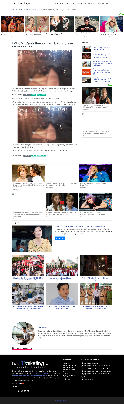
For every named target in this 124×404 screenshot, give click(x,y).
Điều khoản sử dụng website (70, 372)
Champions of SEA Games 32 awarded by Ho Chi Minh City (62, 279)
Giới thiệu (66, 379)
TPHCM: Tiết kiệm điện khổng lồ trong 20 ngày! (96, 279)
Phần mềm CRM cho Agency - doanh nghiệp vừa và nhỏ (96, 366)
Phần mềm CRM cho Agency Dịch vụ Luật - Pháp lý (95, 374)
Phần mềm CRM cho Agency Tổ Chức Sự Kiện (96, 369)
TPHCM (34, 95)
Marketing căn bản (69, 365)
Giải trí (105, 4)
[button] (23, 383)
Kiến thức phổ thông (91, 4)
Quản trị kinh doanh (72, 4)
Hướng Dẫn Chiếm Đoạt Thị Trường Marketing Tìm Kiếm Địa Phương (102, 63)
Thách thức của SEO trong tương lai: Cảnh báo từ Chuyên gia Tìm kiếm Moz (102, 79)
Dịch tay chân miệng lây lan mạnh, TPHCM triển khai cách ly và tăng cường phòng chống (28, 308)
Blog (22, 10)
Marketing (58, 4)
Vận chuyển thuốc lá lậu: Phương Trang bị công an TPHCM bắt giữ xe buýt (96, 307)
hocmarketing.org (63, 400)
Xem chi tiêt (60, 238)
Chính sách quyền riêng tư (69, 376)
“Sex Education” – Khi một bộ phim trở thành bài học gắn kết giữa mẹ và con (101, 55)
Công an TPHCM (41, 95)
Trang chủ (15, 10)
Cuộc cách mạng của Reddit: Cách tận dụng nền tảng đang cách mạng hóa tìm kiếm (102, 71)
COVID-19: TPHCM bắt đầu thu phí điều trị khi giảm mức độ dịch (62, 307)
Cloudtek (84, 377)
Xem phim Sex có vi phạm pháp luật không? (101, 48)
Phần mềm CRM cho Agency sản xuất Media (96, 371)
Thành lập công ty (87, 379)
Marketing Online (69, 370)
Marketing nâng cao (70, 367)
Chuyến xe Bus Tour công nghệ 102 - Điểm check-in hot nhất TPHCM (28, 279)
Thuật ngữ (66, 363)
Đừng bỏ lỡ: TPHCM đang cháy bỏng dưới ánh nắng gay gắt (80, 226)
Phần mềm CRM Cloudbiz (89, 363)
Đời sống (35, 10)
